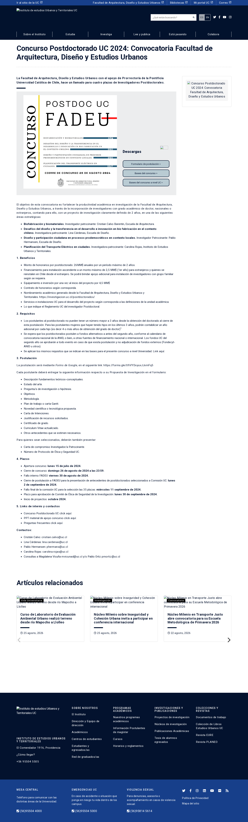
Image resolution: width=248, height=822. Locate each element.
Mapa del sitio (190, 803)
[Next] (229, 640)
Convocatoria (176, 600)
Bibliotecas (179, 2)
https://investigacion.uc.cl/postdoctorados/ (67, 297)
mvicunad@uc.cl (72, 556)
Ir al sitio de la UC (30, 2)
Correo (225, 2)
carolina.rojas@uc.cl (55, 551)
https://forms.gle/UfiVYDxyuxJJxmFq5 (128, 365)
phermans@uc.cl (57, 546)
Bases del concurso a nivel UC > (146, 182)
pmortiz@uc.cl (111, 556)
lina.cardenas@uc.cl (55, 542)
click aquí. (66, 513)
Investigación (103, 600)
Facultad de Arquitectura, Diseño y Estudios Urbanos (128, 2)
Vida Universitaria (31, 600)
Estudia (70, 34)
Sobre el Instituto (34, 34)
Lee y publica (141, 34)
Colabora (213, 34)
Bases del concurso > (146, 173)
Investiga (106, 34)
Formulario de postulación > (146, 164)
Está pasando (177, 34)
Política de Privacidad (195, 798)
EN (207, 17)
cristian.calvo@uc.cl (54, 537)
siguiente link (94, 365)
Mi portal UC (203, 2)
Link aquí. (159, 351)
